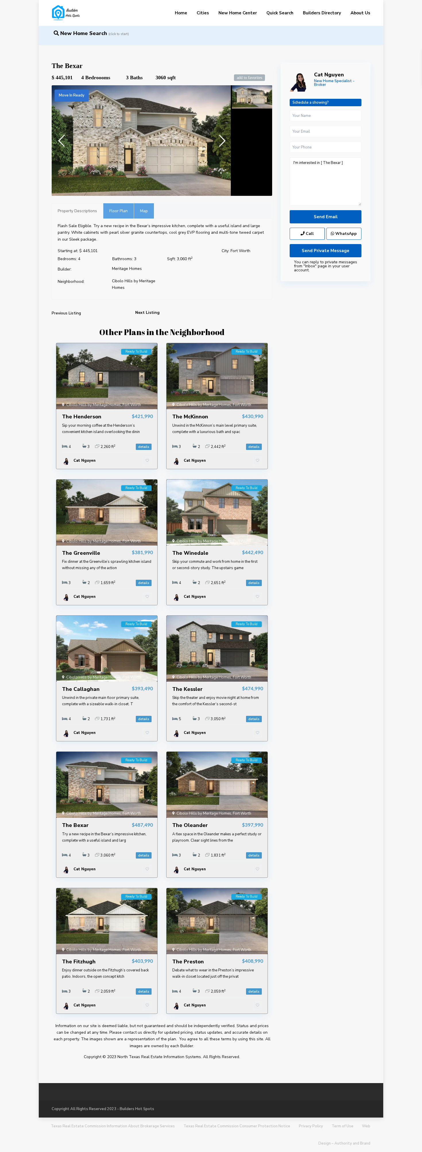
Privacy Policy (311, 1126)
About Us (360, 13)
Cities (203, 13)
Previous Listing (66, 313)
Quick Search (279, 13)
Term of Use (342, 1126)
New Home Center (237, 13)
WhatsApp (345, 233)
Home (181, 13)
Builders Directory (322, 13)
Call (309, 233)
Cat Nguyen (329, 74)
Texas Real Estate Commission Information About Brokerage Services (113, 1126)
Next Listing (147, 312)
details (143, 446)
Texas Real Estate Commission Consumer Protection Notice (236, 1126)
